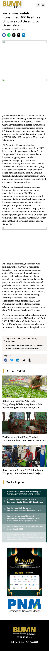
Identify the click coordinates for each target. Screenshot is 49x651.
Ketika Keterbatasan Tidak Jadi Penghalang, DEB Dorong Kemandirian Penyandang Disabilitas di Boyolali (22, 404)
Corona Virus (16, 338)
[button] (38, 5)
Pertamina (10, 341)
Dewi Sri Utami (29, 338)
